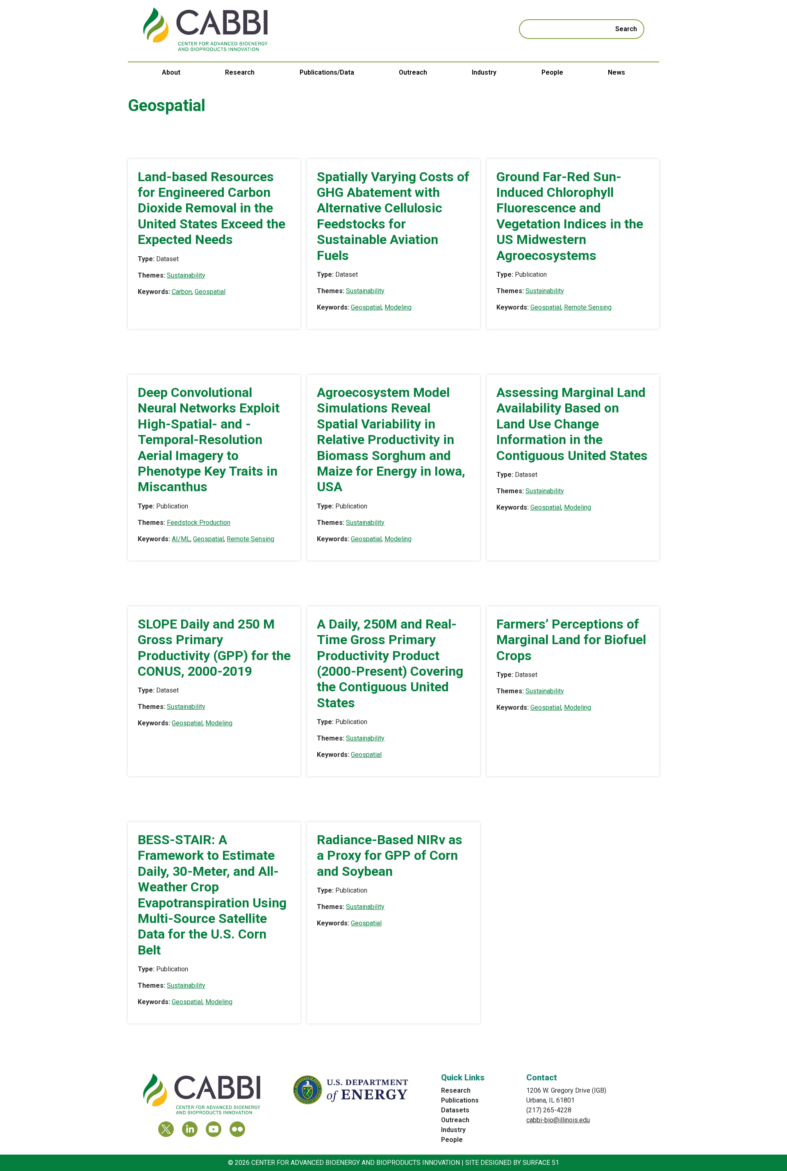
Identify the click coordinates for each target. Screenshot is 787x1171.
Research (240, 72)
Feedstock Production (198, 522)
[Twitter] (166, 1129)
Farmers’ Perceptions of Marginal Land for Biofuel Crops (571, 639)
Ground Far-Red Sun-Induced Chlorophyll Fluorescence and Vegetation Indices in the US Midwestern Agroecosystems (569, 216)
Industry (484, 72)
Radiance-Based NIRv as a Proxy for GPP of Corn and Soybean (389, 855)
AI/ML (181, 539)
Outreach (413, 72)
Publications (460, 1100)
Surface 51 (541, 1162)
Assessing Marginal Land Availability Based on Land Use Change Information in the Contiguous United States (572, 424)
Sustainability (186, 275)
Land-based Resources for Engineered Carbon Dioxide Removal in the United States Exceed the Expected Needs (211, 208)
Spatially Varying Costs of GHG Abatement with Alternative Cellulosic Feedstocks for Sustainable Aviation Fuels (393, 216)
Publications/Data (327, 72)
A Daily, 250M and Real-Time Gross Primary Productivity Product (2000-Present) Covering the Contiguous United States (390, 663)
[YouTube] (213, 1129)
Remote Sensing (588, 307)
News (616, 72)
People (552, 72)
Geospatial (210, 292)
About (171, 72)
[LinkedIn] (190, 1129)
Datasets (455, 1110)
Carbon (182, 292)
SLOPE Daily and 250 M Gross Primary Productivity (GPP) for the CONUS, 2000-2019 (214, 647)
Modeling (398, 307)
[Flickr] (237, 1129)
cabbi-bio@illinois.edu (558, 1120)
